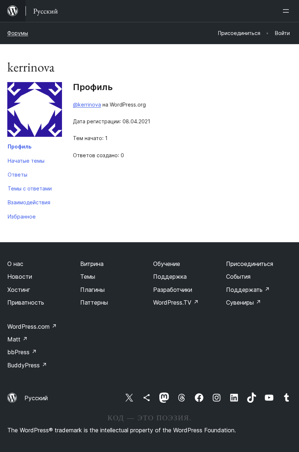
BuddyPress (27, 365)
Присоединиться (249, 263)
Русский (36, 398)
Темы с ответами (30, 188)
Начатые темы (26, 161)
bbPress (22, 352)
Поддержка (170, 276)
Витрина (92, 263)
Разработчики (172, 289)
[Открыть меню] (287, 11)
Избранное (22, 216)
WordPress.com (32, 326)
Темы (87, 276)
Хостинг (18, 289)
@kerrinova (87, 104)
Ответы (17, 174)
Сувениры (243, 302)
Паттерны (94, 302)
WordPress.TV (176, 302)
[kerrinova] (34, 111)
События (238, 276)
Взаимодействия (29, 202)
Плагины (92, 289)
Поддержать (248, 289)
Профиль (19, 146)
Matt (17, 339)
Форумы (17, 33)
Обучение (166, 263)
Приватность (25, 302)
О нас (15, 263)
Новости (19, 276)
